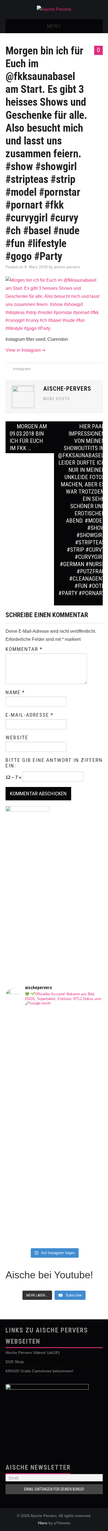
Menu (54, 26)
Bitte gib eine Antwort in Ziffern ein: (54, 763)
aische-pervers (67, 267)
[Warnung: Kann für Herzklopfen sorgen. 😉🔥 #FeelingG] (54, 1073)
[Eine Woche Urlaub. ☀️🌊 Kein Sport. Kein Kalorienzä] (54, 1038)
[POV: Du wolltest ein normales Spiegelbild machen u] (54, 1228)
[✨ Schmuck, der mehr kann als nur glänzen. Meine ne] (54, 1190)
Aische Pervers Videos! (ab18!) (33, 1352)
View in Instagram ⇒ (25, 350)
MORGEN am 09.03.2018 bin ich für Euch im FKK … (28, 437)
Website (17, 737)
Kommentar (24, 649)
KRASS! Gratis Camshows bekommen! (39, 1371)
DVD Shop (15, 1361)
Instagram (21, 368)
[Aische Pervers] (54, 9)
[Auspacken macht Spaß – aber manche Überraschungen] (54, 1140)
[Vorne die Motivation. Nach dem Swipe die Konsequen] (54, 1097)
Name (15, 692)
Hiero (42, 1523)
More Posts (56, 399)
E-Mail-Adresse (29, 715)
